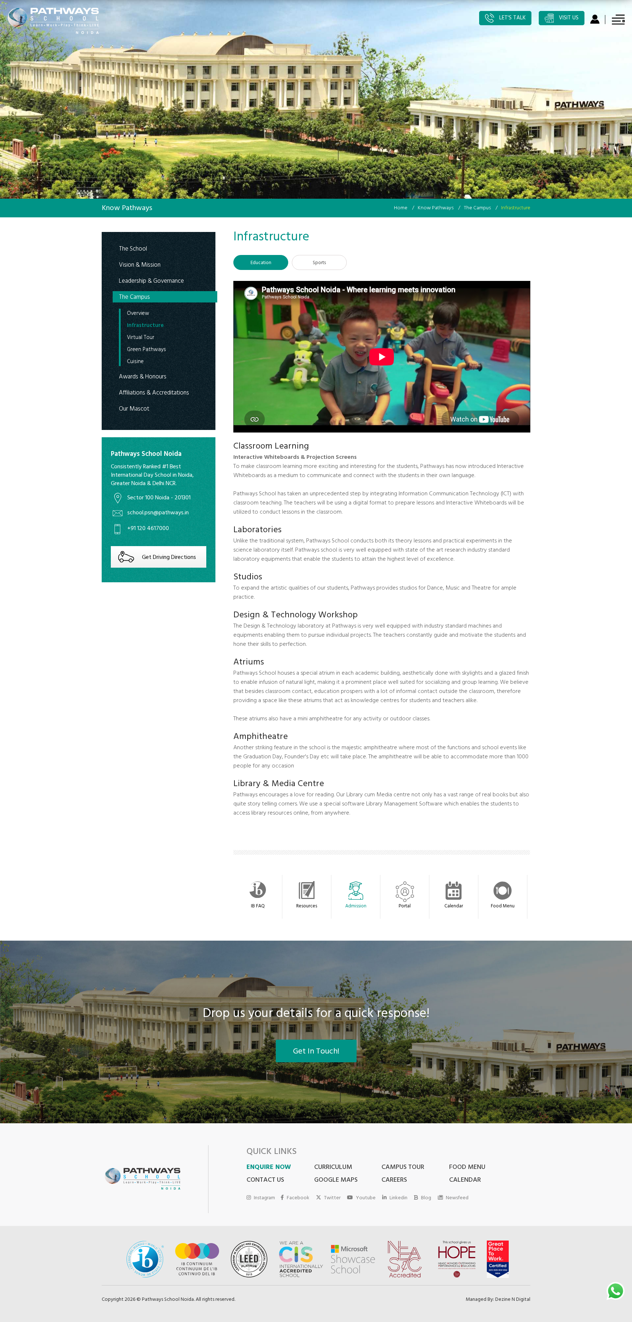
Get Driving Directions (169, 557)
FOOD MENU (467, 1168)
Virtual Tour (140, 338)
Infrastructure (145, 326)
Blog (426, 1197)
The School (133, 249)
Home (400, 208)
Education (261, 263)
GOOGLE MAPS (336, 1180)
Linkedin (398, 1197)
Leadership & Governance (151, 281)
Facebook (298, 1197)
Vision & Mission (140, 265)
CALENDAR (465, 1180)
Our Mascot (134, 409)
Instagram (264, 1197)
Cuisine (135, 362)
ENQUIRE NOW (269, 1168)
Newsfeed (457, 1197)
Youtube (366, 1197)
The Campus (477, 208)
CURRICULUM (333, 1168)
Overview (138, 314)
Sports (319, 263)
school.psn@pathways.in (158, 513)
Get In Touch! (316, 1052)
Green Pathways (146, 350)
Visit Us (568, 18)
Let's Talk (512, 18)
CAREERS (394, 1180)
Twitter (332, 1197)
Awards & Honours (142, 377)
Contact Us (265, 1180)
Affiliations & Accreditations (154, 393)
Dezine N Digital (512, 1300)
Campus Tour (402, 1168)
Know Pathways (436, 208)
